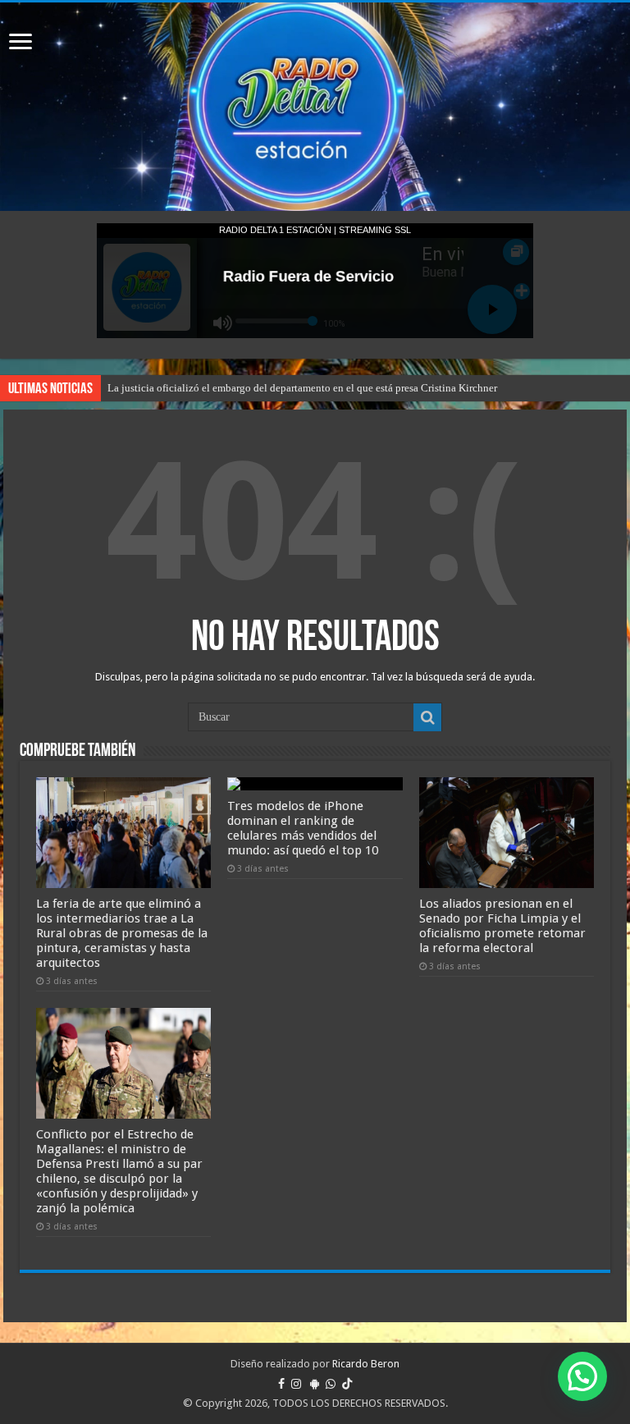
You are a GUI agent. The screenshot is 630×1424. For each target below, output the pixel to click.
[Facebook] (281, 1384)
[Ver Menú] (20, 43)
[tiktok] (347, 1384)
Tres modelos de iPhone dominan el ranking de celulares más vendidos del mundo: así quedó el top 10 (302, 828)
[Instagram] (296, 1384)
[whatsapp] (330, 1384)
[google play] (314, 1384)
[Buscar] (427, 717)
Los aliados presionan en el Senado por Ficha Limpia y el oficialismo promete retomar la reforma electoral (502, 925)
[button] (582, 1376)
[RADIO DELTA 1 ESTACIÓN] (315, 106)
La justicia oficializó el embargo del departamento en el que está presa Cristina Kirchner (302, 388)
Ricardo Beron (365, 1364)
